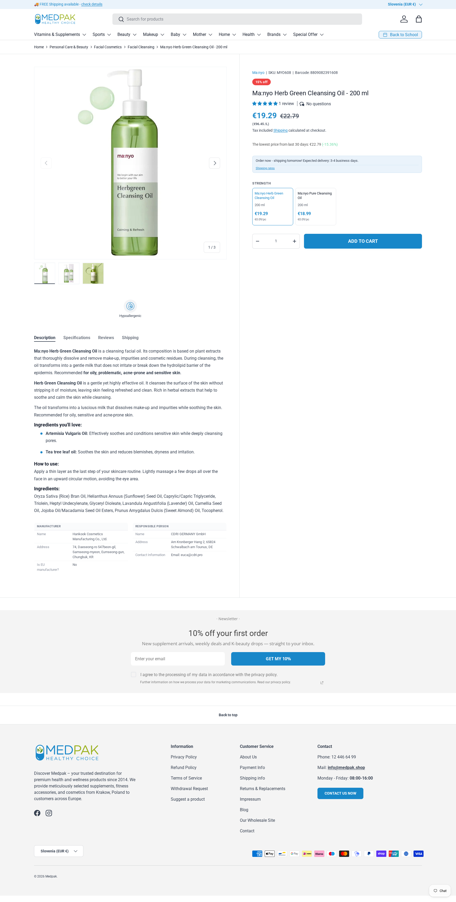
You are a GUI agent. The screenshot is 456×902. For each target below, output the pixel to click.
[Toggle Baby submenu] (184, 34)
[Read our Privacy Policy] (322, 683)
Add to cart (363, 241)
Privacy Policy (184, 756)
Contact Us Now (340, 793)
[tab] (44, 337)
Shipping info (252, 778)
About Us (248, 756)
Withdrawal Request (189, 788)
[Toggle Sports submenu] (109, 34)
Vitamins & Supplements (57, 34)
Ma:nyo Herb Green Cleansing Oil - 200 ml (193, 47)
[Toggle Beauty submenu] (134, 34)
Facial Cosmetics (108, 47)
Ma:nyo (258, 72)
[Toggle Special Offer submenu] (322, 34)
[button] (265, 103)
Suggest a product (188, 799)
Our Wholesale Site (257, 820)
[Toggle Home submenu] (234, 34)
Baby (175, 34)
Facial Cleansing (141, 47)
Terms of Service (186, 778)
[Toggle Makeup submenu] (162, 34)
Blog (244, 809)
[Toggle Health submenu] (259, 34)
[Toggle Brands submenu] (285, 34)
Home (224, 34)
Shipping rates (265, 168)
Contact (247, 830)
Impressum (250, 799)
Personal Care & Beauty (69, 47)
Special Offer (305, 34)
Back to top (228, 715)
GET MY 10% (278, 659)
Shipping (280, 130)
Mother (199, 34)
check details (91, 4)
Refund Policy (184, 767)
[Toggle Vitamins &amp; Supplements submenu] (84, 34)
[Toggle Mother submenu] (210, 34)
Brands (274, 34)
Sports (99, 34)
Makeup (150, 34)
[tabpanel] (130, 461)
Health (249, 34)
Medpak (51, 876)
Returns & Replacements (262, 788)
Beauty (123, 34)
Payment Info (252, 767)
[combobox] (237, 19)
